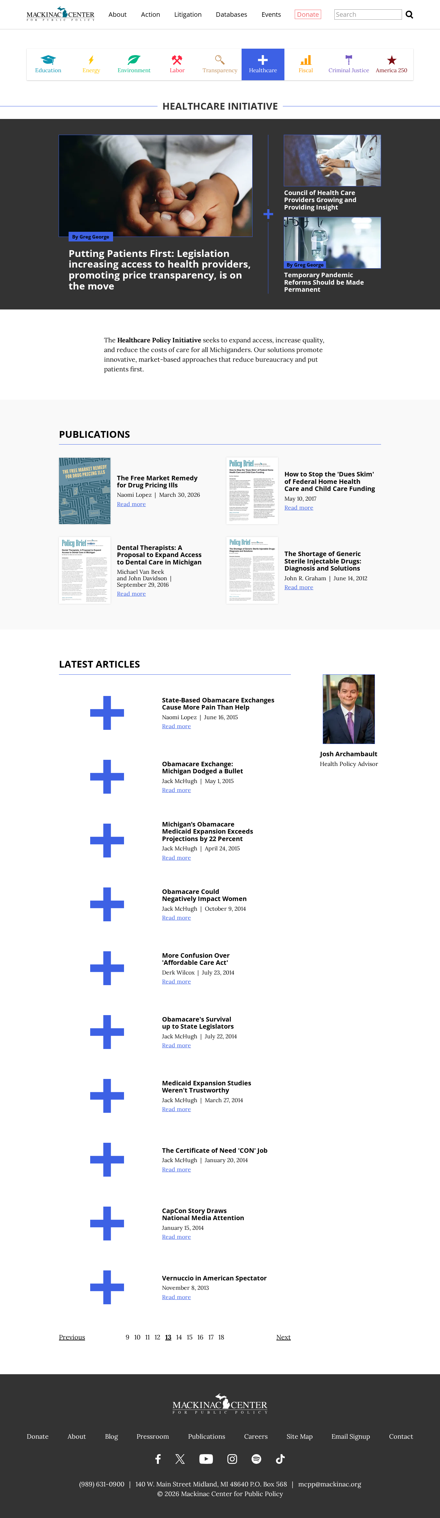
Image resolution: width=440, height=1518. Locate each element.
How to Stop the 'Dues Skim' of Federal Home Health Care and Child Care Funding (329, 481)
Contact (401, 1436)
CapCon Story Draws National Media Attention (203, 1214)
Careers (256, 1436)
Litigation (188, 14)
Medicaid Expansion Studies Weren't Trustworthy (206, 1087)
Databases (231, 14)
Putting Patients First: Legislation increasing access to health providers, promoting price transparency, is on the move (160, 269)
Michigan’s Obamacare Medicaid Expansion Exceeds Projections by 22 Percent (207, 831)
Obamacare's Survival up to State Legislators (198, 1023)
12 (157, 1337)
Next (283, 1337)
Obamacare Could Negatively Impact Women (204, 895)
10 (137, 1337)
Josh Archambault (349, 753)
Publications (206, 1436)
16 (200, 1337)
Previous (72, 1337)
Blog (111, 1436)
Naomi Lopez (134, 494)
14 (179, 1337)
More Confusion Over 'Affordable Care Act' (196, 959)
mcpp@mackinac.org (329, 1484)
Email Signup (350, 1436)
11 (147, 1337)
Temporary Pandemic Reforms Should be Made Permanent (324, 282)
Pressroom (153, 1436)
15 (190, 1337)
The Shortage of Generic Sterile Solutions (322, 561)
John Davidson (148, 578)
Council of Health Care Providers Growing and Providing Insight (320, 199)
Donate (308, 14)
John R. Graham (305, 578)
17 (211, 1337)
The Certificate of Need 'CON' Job (215, 1150)
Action (150, 14)
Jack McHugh (179, 781)
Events (271, 14)
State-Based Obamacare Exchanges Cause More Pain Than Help (218, 704)
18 (221, 1337)
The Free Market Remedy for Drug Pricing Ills (157, 482)
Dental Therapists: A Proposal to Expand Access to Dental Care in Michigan (159, 554)
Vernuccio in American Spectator (214, 1278)
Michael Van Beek (140, 571)
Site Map (300, 1436)
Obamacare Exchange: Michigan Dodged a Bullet (202, 767)
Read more (131, 504)
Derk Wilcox (178, 972)
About (118, 14)
